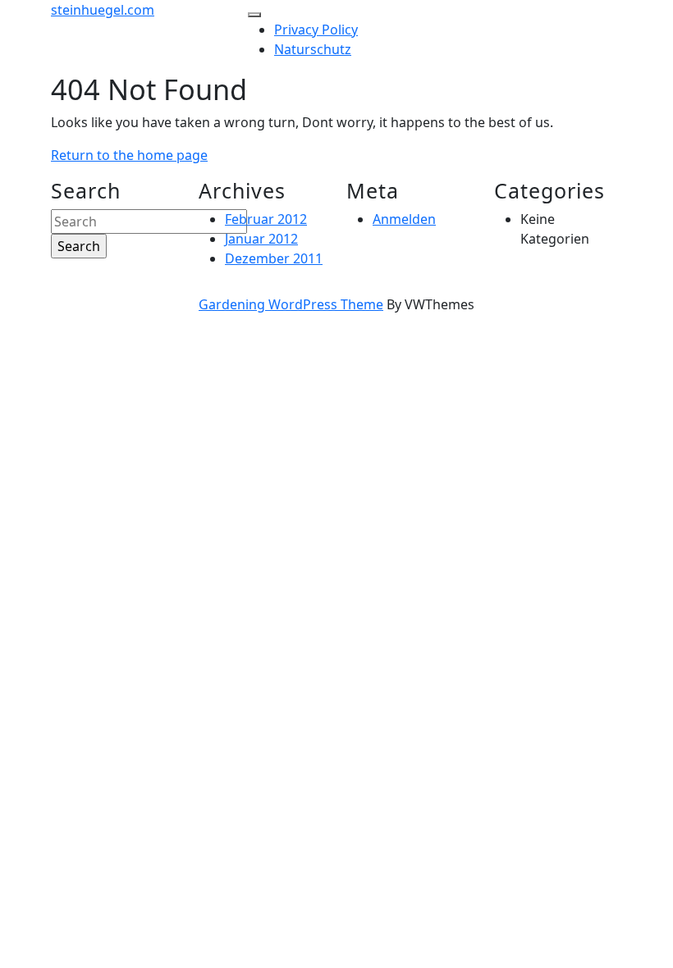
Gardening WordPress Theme (291, 304)
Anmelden (404, 219)
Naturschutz (312, 49)
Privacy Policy (316, 30)
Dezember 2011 (274, 258)
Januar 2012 (261, 239)
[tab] (254, 14)
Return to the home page (129, 155)
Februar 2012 (266, 219)
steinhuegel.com (102, 10)
